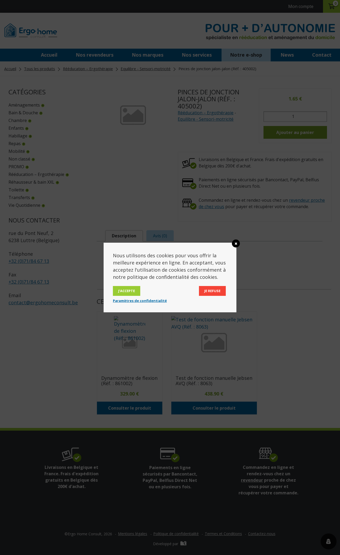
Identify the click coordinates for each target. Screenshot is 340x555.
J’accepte (126, 290)
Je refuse (212, 290)
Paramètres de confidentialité (140, 300)
